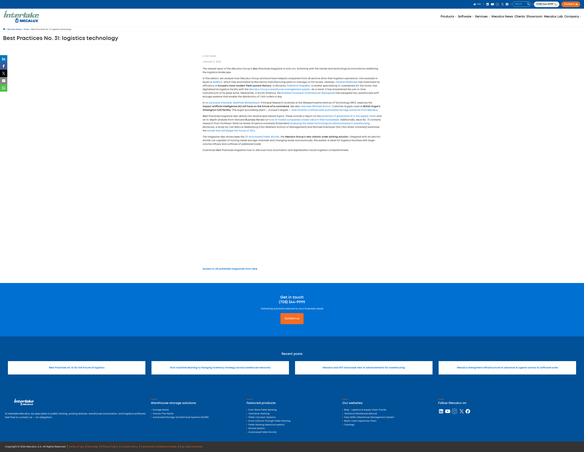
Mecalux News (502, 16)
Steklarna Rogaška (298, 86)
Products (448, 16)
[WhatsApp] (3, 88)
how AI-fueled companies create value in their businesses (304, 120)
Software (465, 16)
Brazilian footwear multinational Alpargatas (308, 93)
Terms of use (76, 447)
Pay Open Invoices (191, 447)
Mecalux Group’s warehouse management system (279, 89)
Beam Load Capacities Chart (360, 421)
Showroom (534, 16)
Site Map (92, 447)
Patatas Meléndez (346, 82)
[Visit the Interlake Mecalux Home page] (4, 29)
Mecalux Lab (553, 16)
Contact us (292, 318)
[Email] (3, 80)
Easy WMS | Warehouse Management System (369, 417)
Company (572, 16)
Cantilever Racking (258, 414)
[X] (3, 73)
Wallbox (217, 82)
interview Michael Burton (316, 106)
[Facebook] (3, 66)
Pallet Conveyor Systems (262, 417)
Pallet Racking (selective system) (266, 425)
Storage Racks (161, 410)
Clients (519, 16)
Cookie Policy (129, 447)
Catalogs (349, 425)
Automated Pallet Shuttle (262, 432)
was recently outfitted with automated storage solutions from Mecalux (335, 110)
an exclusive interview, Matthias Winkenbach (232, 103)
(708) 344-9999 (292, 302)
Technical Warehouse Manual (360, 414)
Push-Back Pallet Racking (262, 410)
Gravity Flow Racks (163, 414)
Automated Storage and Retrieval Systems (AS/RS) (181, 417)
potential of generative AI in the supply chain (349, 116)
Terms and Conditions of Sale (159, 447)
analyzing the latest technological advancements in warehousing (330, 123)
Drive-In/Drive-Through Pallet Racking (269, 421)
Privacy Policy (109, 447)
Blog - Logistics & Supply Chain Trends (365, 410)
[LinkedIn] (3, 58)
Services (481, 16)
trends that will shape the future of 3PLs (231, 131)
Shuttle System (256, 429)
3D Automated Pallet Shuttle (262, 137)
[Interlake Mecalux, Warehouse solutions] (21, 22)
